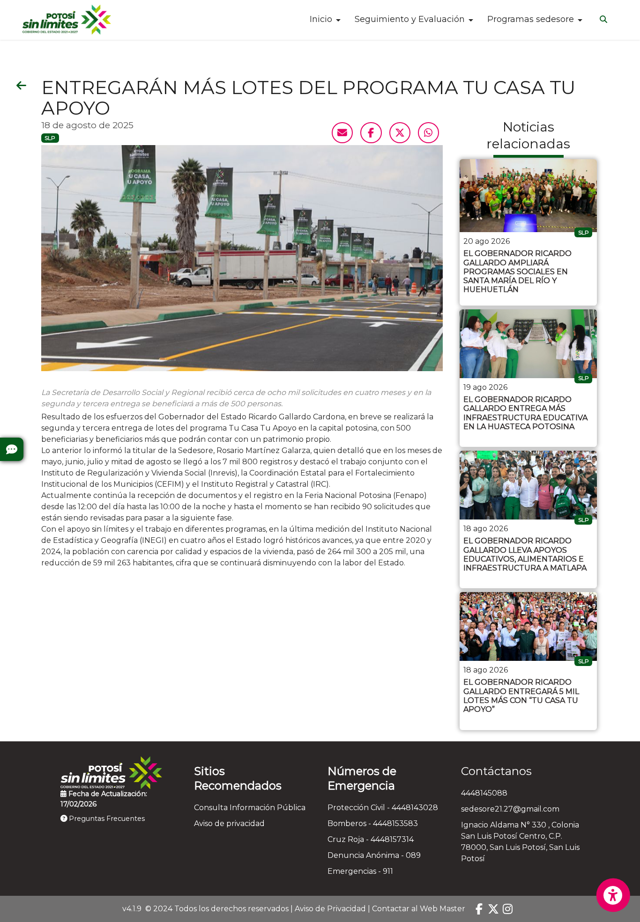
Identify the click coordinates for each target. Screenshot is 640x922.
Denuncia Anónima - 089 (374, 855)
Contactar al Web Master (418, 908)
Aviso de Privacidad (330, 908)
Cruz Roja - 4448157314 (370, 839)
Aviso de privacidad (229, 823)
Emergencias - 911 (360, 871)
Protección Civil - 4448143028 (382, 807)
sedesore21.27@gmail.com (510, 809)
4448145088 (484, 793)
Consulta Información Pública (249, 807)
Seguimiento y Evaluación (410, 19)
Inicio (321, 19)
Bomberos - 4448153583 (372, 823)
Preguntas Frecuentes (106, 818)
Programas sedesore (530, 19)
